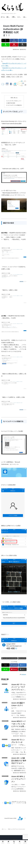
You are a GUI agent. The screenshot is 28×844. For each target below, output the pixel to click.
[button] (22, 45)
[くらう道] (13, 7)
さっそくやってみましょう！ (14, 100)
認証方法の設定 (11, 103)
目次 (12, 97)
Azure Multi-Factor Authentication (10, 658)
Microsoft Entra (22, 658)
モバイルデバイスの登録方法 (14, 105)
